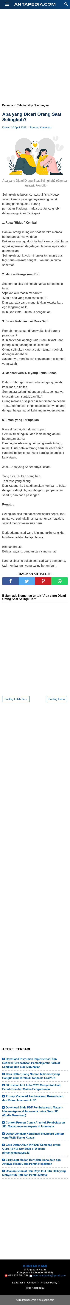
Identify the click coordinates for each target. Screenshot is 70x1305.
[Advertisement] (35, 44)
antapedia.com (35, 4)
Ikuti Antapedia (35, 1287)
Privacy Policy (49, 1282)
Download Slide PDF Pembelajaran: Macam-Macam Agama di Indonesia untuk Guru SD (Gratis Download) (32, 1111)
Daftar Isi (17, 1282)
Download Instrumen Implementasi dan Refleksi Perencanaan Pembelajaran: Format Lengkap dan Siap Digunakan (31, 1062)
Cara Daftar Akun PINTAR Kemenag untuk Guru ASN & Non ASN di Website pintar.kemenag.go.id (31, 1148)
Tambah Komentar (41, 127)
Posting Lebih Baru (16, 699)
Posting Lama (57, 699)
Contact (31, 1282)
